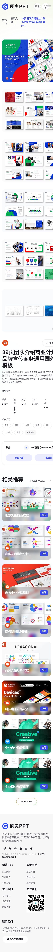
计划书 (7, 432)
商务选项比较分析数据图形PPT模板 (28, 554)
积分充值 (6, 882)
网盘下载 (19, 457)
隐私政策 (30, 877)
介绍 (27, 425)
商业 (47, 425)
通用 (37, 425)
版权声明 (30, 871)
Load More (37, 481)
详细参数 (6, 391)
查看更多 (30, 432)
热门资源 (6, 901)
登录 (37, 6)
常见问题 (6, 871)
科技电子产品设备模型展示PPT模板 (28, 709)
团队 (17, 425)
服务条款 (30, 882)
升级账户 (6, 877)
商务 (6, 425)
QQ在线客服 (16, 939)
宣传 (18, 432)
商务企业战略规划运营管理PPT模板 (28, 593)
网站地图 (6, 906)
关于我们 (6, 896)
